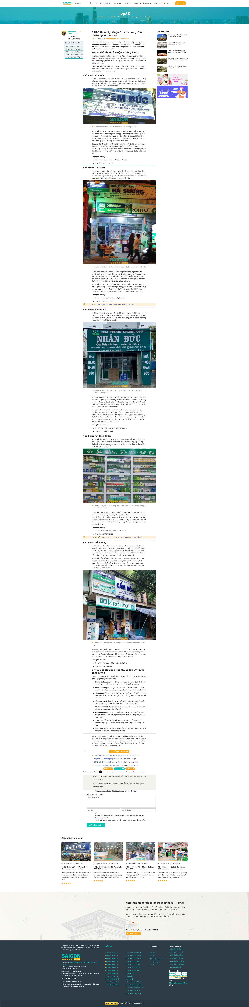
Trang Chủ (101, 17)
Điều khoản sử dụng (176, 955)
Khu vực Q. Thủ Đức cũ (134, 961)
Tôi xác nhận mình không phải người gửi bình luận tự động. (121, 820)
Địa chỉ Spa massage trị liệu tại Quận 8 (109, 759)
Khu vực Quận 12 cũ (112, 985)
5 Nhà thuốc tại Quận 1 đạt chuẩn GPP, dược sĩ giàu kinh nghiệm (171, 868)
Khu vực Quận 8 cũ (112, 973)
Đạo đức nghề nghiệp (177, 961)
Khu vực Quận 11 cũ (112, 982)
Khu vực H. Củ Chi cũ (133, 991)
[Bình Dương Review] (172, 976)
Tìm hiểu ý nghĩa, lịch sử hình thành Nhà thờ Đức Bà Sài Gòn (177, 35)
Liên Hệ (152, 956)
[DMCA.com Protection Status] (111, 1003)
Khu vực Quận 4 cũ (112, 961)
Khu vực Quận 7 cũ (112, 970)
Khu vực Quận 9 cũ (112, 976)
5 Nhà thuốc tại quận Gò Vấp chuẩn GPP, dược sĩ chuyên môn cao (108, 868)
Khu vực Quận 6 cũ (112, 967)
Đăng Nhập (180, 3)
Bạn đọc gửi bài (175, 967)
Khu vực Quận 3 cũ (112, 959)
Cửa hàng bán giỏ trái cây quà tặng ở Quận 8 (111, 755)
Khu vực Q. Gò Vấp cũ (134, 967)
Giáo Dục (119, 3)
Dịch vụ (129, 3)
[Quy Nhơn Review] (178, 973)
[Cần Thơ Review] (178, 976)
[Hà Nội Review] (172, 973)
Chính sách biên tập (176, 958)
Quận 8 (94, 39)
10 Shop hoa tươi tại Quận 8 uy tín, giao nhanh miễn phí (122, 537)
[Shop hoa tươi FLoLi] (172, 79)
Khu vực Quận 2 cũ (112, 956)
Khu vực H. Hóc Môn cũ (134, 985)
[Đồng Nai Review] (184, 976)
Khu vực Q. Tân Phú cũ (134, 964)
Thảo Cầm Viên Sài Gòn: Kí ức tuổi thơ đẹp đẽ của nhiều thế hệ (177, 67)
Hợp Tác (152, 965)
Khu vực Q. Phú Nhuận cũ (135, 956)
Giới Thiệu (153, 953)
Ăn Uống (138, 3)
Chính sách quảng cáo (177, 964)
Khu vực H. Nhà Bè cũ (134, 982)
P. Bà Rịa (130, 976)
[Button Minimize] (68, 43)
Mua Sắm (148, 3)
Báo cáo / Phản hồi (176, 949)
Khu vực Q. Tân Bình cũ (134, 959)
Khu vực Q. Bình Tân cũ (134, 970)
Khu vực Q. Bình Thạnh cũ (135, 953)
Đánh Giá (166, 3)
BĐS (156, 3)
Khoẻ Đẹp (108, 3)
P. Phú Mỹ (130, 979)
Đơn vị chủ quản (155, 962)
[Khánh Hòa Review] (172, 978)
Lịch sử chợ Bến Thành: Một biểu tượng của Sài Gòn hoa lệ (176, 43)
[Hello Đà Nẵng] (184, 973)
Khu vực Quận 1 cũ (112, 953)
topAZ (100, 3)
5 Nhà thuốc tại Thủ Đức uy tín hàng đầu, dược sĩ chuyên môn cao (140, 868)
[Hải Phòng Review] (178, 978)
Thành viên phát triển (157, 959)
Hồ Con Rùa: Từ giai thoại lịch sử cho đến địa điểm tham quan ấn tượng (178, 59)
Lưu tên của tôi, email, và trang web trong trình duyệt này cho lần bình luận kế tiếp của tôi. (119, 817)
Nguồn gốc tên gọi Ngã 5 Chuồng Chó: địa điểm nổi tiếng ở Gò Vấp (177, 51)
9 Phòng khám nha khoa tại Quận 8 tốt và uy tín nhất (116, 304)
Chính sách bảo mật (176, 952)
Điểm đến (108, 946)
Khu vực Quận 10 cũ (112, 979)
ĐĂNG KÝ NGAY (133, 933)
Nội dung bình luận (95, 794)
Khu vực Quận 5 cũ (112, 964)
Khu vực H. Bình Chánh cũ (135, 988)
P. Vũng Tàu (130, 973)
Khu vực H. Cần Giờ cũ (134, 993)
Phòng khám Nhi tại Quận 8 (105, 762)
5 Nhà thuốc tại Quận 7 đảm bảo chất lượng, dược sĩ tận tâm (74, 868)
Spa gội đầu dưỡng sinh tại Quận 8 (107, 765)
